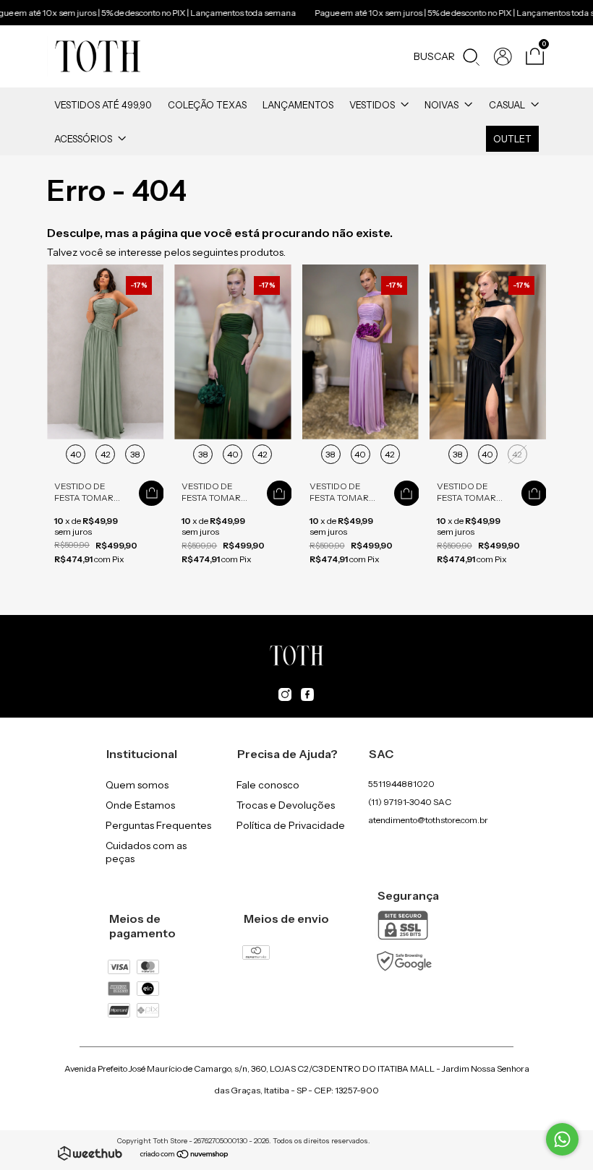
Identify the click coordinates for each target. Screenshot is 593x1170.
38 (135, 454)
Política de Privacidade (290, 825)
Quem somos (137, 784)
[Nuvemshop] (185, 1155)
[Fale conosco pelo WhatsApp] (562, 1139)
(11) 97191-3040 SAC (409, 801)
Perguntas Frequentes (158, 825)
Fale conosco (267, 784)
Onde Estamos (140, 805)
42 (106, 454)
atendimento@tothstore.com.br (428, 819)
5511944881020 (401, 783)
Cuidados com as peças (146, 852)
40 (76, 454)
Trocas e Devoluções (285, 805)
